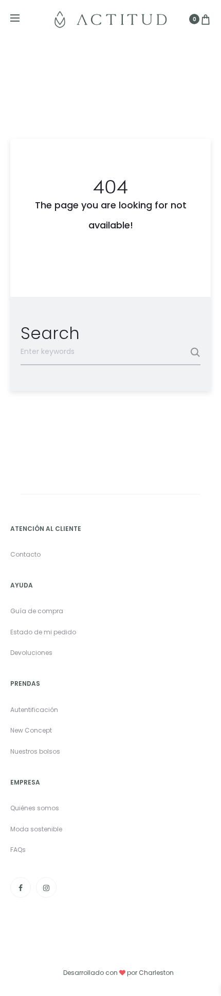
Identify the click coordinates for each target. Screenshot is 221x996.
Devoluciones (31, 652)
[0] (205, 19)
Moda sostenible (36, 829)
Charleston (156, 972)
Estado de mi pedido (43, 632)
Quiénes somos (34, 808)
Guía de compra (36, 611)
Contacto (25, 554)
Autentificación (34, 709)
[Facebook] (20, 887)
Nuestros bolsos (35, 751)
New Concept (31, 730)
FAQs (18, 849)
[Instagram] (46, 887)
